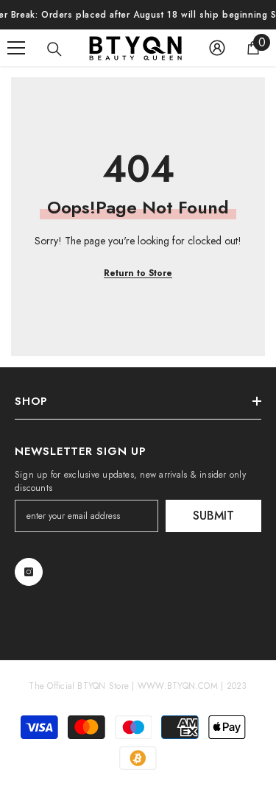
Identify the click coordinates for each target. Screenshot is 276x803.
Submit (213, 515)
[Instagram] (29, 572)
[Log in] (217, 47)
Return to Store (138, 273)
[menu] (16, 48)
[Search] (54, 49)
